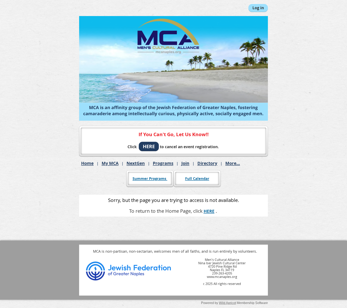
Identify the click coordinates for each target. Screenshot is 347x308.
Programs (163, 163)
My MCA (110, 163)
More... (232, 163)
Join (185, 163)
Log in (258, 7)
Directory (207, 163)
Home (87, 163)
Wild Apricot (227, 303)
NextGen (136, 163)
